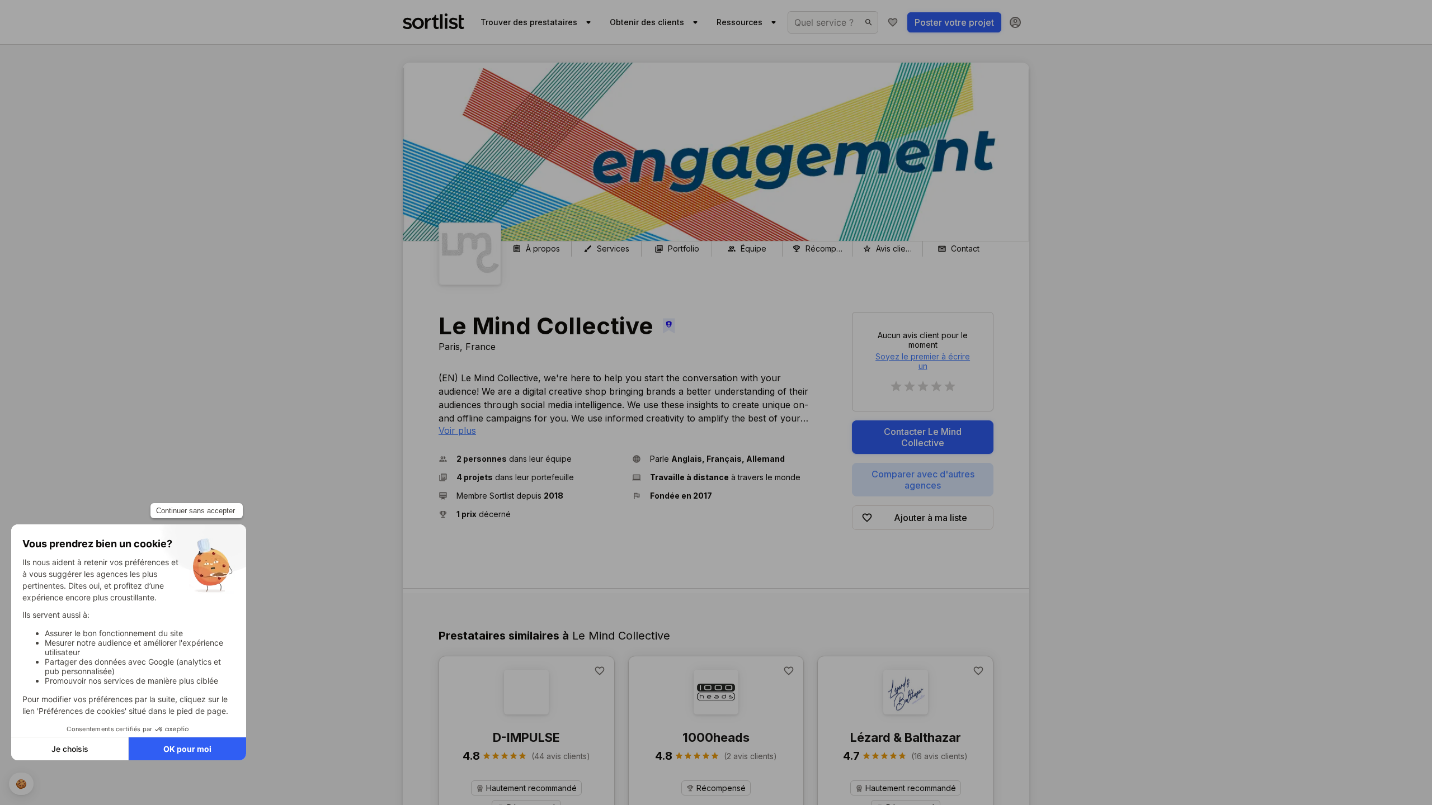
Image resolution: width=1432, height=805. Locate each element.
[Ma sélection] (892, 22)
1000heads (716, 737)
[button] (531, 458)
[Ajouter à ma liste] (599, 670)
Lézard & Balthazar (905, 737)
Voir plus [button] (457, 430)
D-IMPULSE (526, 737)
